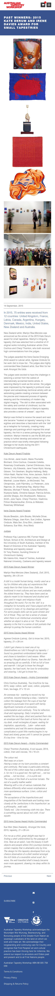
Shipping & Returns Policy (16, 984)
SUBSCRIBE (9, 901)
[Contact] (33, 893)
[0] (43, 5)
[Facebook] (33, 912)
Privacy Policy (10, 978)
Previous (8, 876)
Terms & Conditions (13, 972)
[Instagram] (33, 902)
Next (49, 876)
